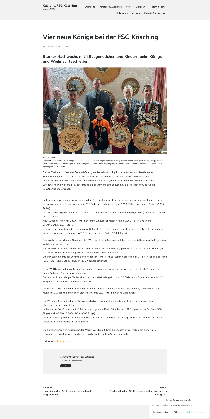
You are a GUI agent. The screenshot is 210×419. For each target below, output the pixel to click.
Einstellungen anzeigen (195, 412)
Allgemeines (62, 341)
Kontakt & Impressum (154, 13)
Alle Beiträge (65, 366)
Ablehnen (178, 412)
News (129, 6)
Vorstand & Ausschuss (110, 6)
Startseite (90, 6)
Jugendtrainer (49, 46)
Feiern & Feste (158, 6)
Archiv (135, 13)
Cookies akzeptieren (161, 412)
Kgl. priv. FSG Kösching (60, 6)
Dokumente (122, 13)
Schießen (140, 6)
